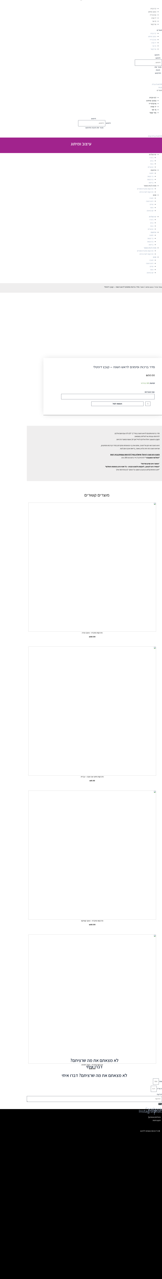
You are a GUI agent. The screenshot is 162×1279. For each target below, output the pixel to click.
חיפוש (157, 58)
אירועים (153, 170)
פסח (151, 207)
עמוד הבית (158, 287)
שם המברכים (149, 392)
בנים (151, 161)
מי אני (154, 21)
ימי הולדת (152, 154)
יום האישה (150, 210)
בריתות (151, 182)
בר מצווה (150, 176)
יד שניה (153, 18)
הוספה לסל (117, 404)
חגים (154, 195)
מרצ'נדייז (153, 15)
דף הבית (153, 8)
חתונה (151, 173)
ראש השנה (149, 201)
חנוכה (151, 198)
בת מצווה (150, 179)
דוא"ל (159, 1089)
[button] (122, 30)
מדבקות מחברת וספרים (145, 189)
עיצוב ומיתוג (152, 12)
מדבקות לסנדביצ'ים (146, 192)
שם (160, 1081)
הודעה (159, 1094)
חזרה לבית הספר (150, 185)
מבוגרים (150, 167)
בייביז (151, 157)
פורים (151, 204)
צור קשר (153, 24)
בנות (151, 164)
